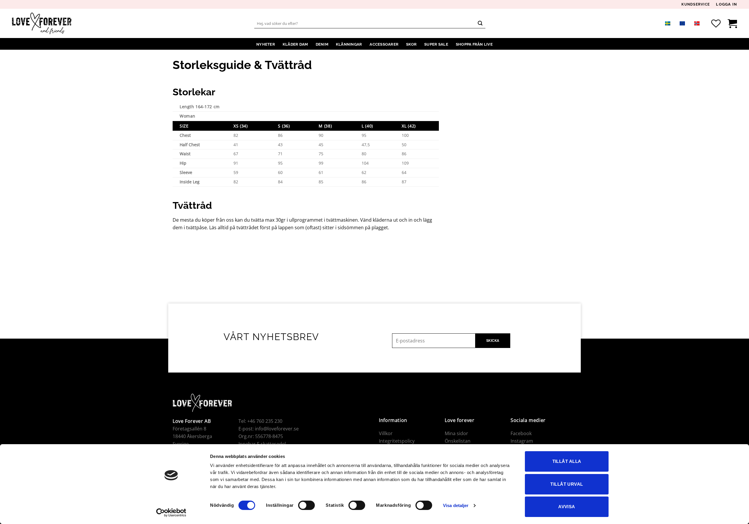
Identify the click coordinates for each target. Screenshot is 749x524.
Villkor (386, 433)
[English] (682, 23)
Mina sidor (456, 433)
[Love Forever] (41, 23)
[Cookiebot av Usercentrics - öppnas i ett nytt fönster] (171, 512)
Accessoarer (384, 44)
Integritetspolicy (397, 441)
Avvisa (566, 506)
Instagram (522, 441)
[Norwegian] (697, 23)
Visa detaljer (455, 505)
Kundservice (695, 5)
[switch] (306, 505)
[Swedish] (667, 23)
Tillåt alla (566, 461)
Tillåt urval (566, 484)
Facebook (521, 433)
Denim (322, 44)
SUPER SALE (436, 44)
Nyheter (265, 44)
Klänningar (349, 44)
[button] (726, 4)
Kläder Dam (295, 44)
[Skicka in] (480, 23)
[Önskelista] (716, 23)
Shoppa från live (474, 44)
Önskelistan (457, 441)
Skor (411, 44)
